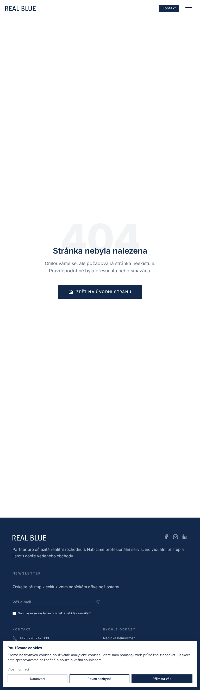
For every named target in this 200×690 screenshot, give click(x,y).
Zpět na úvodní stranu (103, 291)
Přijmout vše (162, 679)
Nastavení (37, 679)
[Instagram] (175, 537)
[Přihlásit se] (97, 601)
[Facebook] (166, 537)
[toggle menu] (188, 8)
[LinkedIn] (185, 537)
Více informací (18, 669)
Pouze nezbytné (99, 679)
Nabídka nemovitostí (119, 638)
